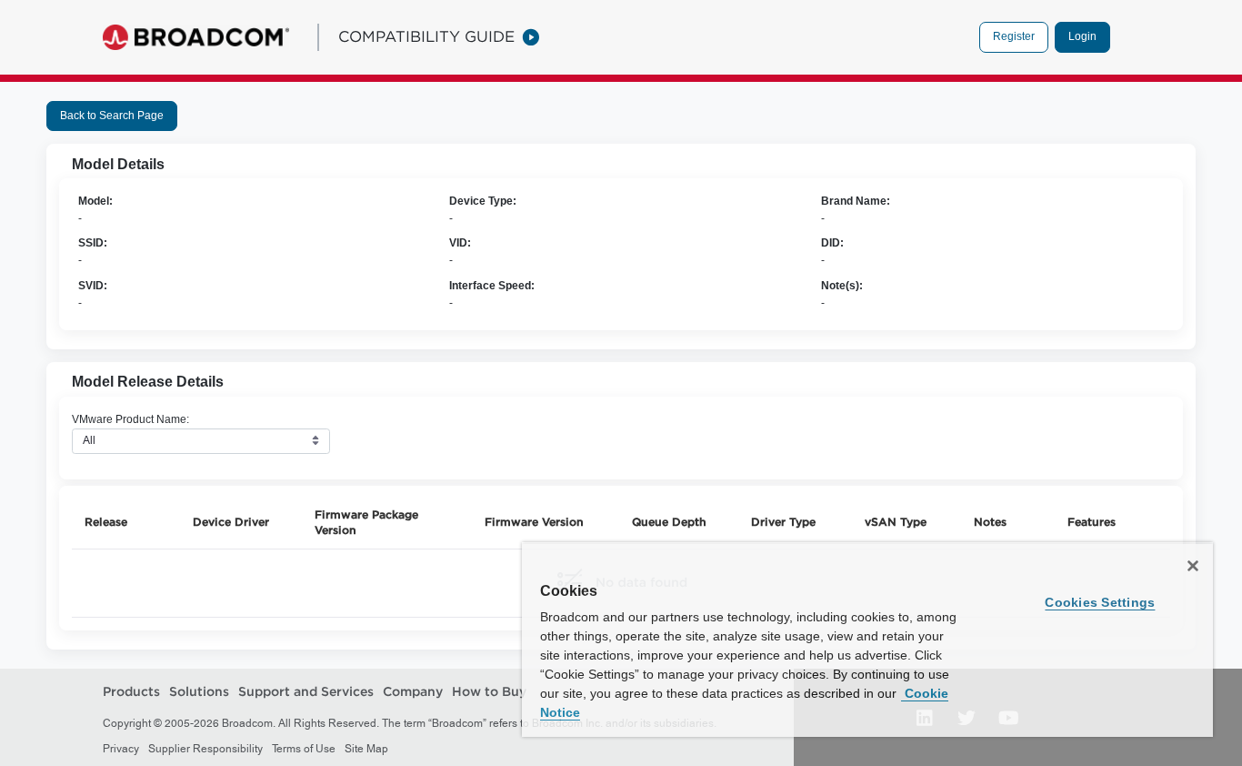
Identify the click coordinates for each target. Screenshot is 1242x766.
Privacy (121, 748)
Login (1082, 36)
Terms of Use (304, 748)
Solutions (199, 691)
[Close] (1192, 565)
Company (413, 691)
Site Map (366, 748)
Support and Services (306, 691)
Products (131, 691)
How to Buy (489, 691)
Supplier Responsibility (205, 748)
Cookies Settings (1100, 602)
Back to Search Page (112, 115)
